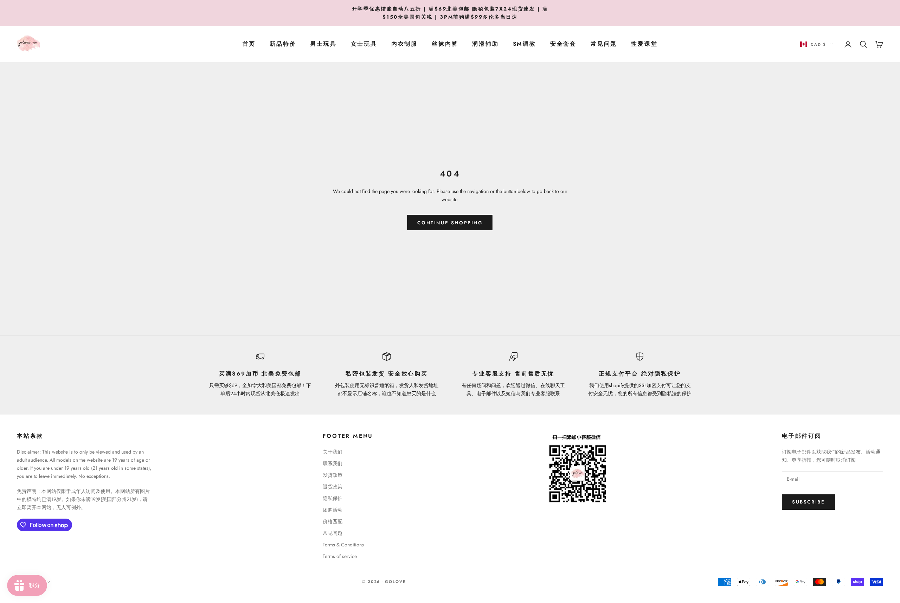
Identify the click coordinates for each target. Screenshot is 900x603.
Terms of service (340, 556)
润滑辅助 (485, 44)
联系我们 (332, 463)
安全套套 (563, 44)
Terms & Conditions (343, 544)
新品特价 (283, 44)
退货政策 (332, 486)
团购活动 (332, 509)
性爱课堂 (644, 44)
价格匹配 (332, 521)
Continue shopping (449, 222)
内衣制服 (404, 44)
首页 (249, 44)
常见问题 (604, 44)
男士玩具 (323, 44)
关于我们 (332, 451)
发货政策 (332, 475)
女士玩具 (364, 44)
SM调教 (524, 44)
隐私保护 (332, 498)
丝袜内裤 (445, 44)
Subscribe (808, 502)
